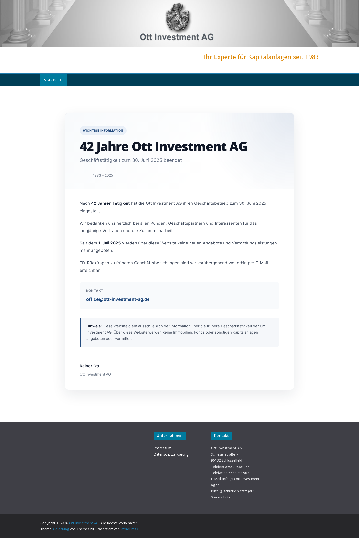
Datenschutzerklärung (171, 454)
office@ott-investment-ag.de (118, 299)
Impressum (162, 448)
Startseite (53, 80)
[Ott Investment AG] (179, 3)
